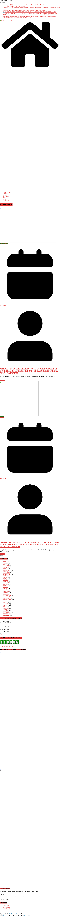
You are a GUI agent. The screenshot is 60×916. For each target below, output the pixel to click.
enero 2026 (6, 561)
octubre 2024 (6, 573)
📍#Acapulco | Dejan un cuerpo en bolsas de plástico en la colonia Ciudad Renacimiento (25, 4)
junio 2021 (5, 604)
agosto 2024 (6, 575)
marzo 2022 (6, 591)
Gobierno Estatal (7, 192)
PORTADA (6, 905)
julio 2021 (5, 602)
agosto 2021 (6, 601)
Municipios (6, 196)
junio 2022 (5, 587)
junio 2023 (5, 581)
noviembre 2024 (7, 571)
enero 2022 (6, 594)
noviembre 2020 (7, 613)
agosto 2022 (6, 585)
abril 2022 (5, 589)
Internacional (6, 200)
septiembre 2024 (7, 574)
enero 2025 (6, 568)
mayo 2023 (6, 582)
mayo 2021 (6, 605)
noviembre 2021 (7, 596)
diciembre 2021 (7, 595)
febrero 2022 (6, 592)
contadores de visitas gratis (6, 646)
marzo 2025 (6, 566)
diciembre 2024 (7, 570)
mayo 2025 (6, 563)
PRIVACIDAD (7, 908)
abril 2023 (5, 584)
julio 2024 (5, 577)
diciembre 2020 (7, 612)
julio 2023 (5, 580)
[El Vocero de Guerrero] (30, 67)
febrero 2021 (6, 609)
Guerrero (5, 193)
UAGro (5, 195)
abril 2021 (5, 606)
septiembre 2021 (7, 599)
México (5, 199)
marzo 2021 (6, 608)
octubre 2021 (6, 598)
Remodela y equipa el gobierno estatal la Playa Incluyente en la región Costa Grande (24, 10)
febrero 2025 (6, 567)
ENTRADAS (6, 907)
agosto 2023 (6, 578)
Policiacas (5, 198)
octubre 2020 (6, 615)
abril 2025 (5, 564)
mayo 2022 (6, 588)
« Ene (1, 634)
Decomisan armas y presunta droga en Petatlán (14, 6)
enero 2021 (6, 611)
